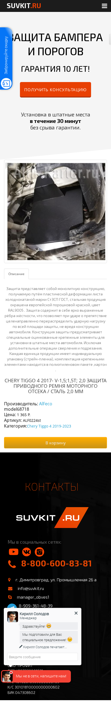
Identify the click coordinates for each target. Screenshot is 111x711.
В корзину (56, 442)
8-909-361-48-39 (36, 605)
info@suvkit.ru (31, 588)
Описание (16, 274)
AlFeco (45, 404)
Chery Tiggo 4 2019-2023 (49, 426)
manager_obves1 (33, 596)
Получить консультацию (55, 89)
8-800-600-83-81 (56, 563)
